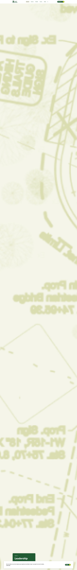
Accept (67, 564)
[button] (48, 2)
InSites (45, 1)
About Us (27, 1)
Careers (41, 1)
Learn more (8, 565)
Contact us (60, 1)
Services (32, 1)
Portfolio (36, 1)
